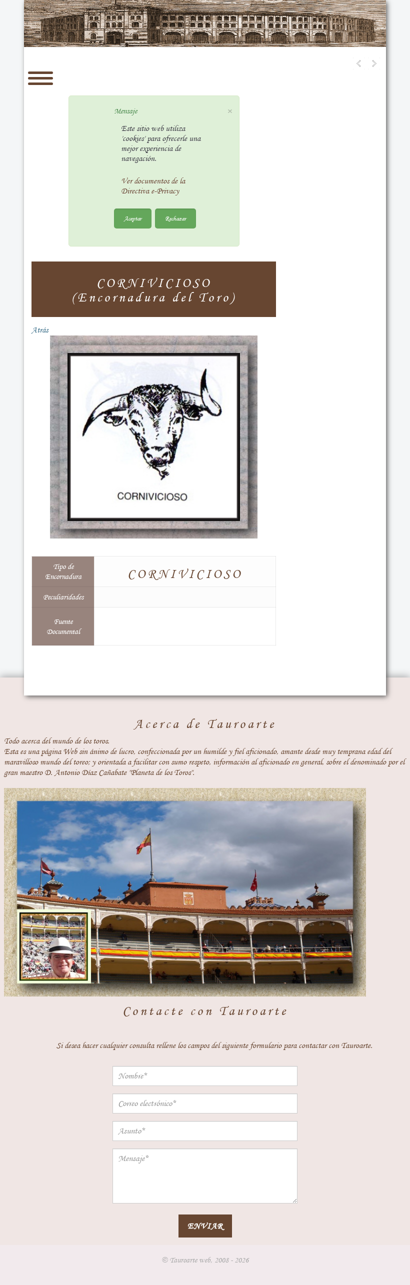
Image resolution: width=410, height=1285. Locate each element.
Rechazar (175, 218)
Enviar (205, 1225)
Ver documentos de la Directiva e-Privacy (153, 186)
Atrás (40, 330)
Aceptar (133, 218)
